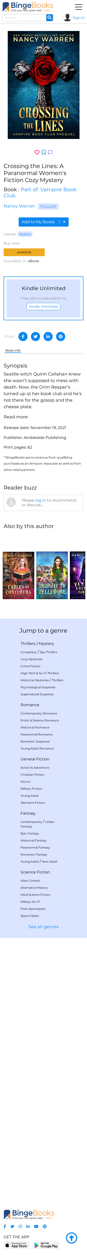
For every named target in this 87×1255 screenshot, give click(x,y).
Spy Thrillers (48, 652)
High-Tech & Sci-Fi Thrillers (40, 673)
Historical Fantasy (34, 840)
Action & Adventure (35, 767)
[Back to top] (71, 1238)
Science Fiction (35, 872)
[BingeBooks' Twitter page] (12, 1226)
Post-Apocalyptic (33, 909)
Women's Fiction (33, 802)
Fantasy (28, 813)
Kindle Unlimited (43, 306)
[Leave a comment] (50, 152)
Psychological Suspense (38, 687)
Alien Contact (30, 880)
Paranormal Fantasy (35, 847)
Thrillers (28, 643)
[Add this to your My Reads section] (43, 152)
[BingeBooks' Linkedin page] (28, 1226)
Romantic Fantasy (34, 854)
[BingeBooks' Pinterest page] (45, 1226)
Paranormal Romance (37, 734)
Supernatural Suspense (37, 694)
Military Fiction (31, 788)
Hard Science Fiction (36, 894)
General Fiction (35, 759)
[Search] (49, 17)
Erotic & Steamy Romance (40, 720)
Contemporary (31, 822)
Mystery (25, 234)
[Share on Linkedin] (48, 336)
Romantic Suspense (35, 741)
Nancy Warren (19, 206)
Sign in (79, 17)
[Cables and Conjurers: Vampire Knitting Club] (18, 566)
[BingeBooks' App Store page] (17, 1245)
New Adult (49, 861)
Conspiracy (29, 652)
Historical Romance (35, 727)
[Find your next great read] (27, 7)
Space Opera (30, 916)
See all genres (43, 926)
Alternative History (34, 887)
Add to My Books (39, 222)
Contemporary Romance (39, 713)
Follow (48, 206)
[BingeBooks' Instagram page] (20, 1226)
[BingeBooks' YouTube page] (36, 1226)
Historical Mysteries (35, 680)
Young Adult (30, 795)
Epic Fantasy (30, 833)
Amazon (24, 252)
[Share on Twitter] (35, 336)
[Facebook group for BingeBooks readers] (5, 1226)
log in (40, 500)
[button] (16, 417)
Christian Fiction (32, 774)
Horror (25, 781)
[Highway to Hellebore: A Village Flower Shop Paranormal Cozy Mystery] (52, 566)
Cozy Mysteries (31, 659)
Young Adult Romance (37, 748)
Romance (30, 705)
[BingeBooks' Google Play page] (46, 1245)
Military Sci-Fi (30, 901)
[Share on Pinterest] (60, 336)
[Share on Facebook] (23, 336)
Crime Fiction (30, 666)
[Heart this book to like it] (37, 152)
